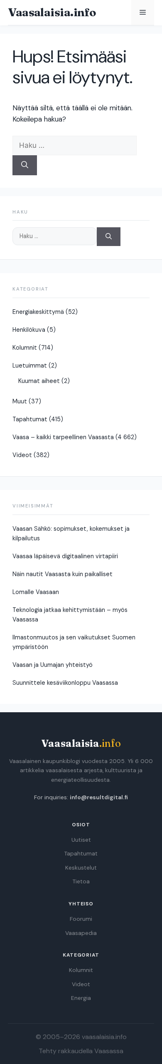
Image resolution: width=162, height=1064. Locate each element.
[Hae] (24, 165)
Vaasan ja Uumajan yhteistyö (52, 665)
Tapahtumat (29, 419)
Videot (22, 455)
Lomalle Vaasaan (35, 592)
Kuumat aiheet (39, 381)
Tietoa (81, 881)
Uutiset (81, 839)
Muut (19, 401)
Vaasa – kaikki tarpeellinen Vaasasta (63, 437)
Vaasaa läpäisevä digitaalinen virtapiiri (65, 556)
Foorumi (81, 918)
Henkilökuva (28, 329)
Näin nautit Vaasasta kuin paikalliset (62, 574)
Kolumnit (24, 347)
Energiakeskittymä (38, 312)
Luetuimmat (29, 365)
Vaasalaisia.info (52, 12)
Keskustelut (81, 867)
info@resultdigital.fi (99, 797)
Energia (81, 998)
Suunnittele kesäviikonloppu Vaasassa (65, 682)
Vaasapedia (81, 933)
